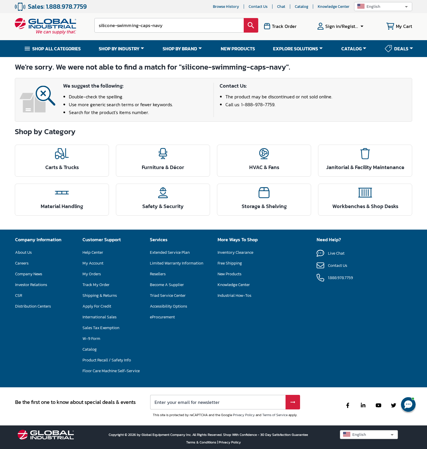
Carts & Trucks (62, 167)
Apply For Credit (96, 306)
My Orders (91, 274)
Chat (281, 6)
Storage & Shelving (264, 206)
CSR (18, 295)
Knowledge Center (333, 6)
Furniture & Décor (163, 167)
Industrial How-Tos (234, 295)
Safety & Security (163, 206)
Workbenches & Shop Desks (365, 206)
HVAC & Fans (264, 167)
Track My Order (96, 285)
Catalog (301, 6)
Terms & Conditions (201, 442)
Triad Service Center (168, 295)
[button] (383, 6)
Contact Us (258, 6)
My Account (92, 263)
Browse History (226, 6)
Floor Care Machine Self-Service (111, 371)
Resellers (158, 274)
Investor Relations (31, 285)
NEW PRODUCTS (238, 48)
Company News (28, 274)
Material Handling (62, 206)
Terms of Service (275, 415)
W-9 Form (91, 339)
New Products (229, 274)
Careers (21, 263)
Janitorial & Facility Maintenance (365, 167)
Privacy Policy (244, 415)
